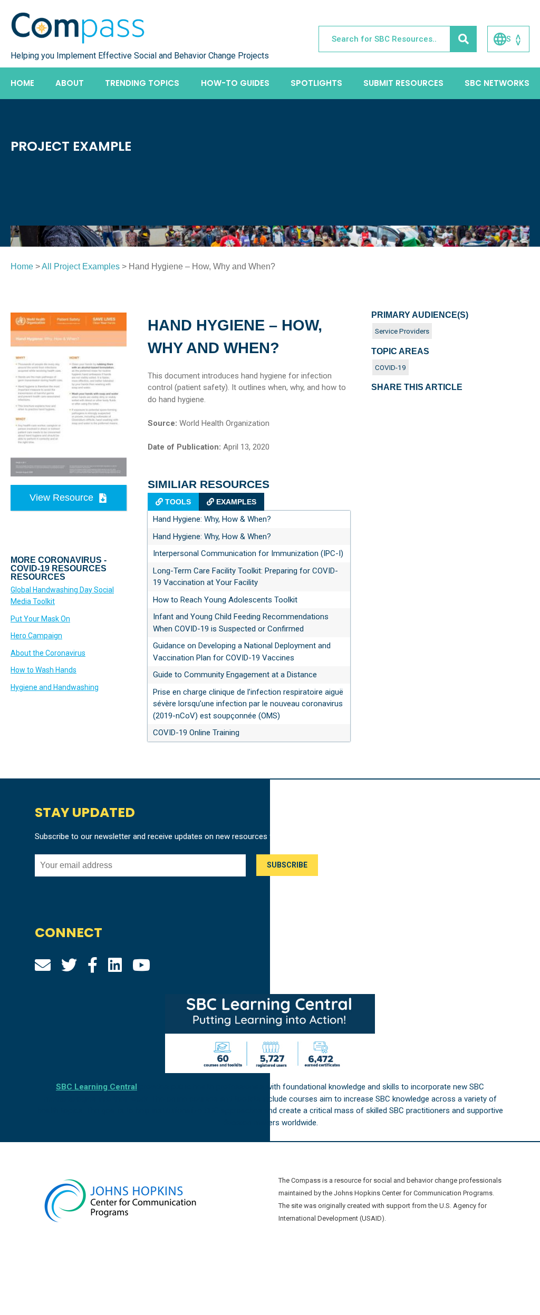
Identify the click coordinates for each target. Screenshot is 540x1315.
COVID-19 (390, 367)
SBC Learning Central (96, 1087)
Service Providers (402, 331)
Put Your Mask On (40, 619)
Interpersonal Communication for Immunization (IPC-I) (248, 553)
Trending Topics (142, 83)
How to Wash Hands (43, 670)
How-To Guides (235, 83)
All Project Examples (81, 266)
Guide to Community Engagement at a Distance (235, 674)
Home (22, 83)
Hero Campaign (36, 635)
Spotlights (316, 83)
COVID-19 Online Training (196, 732)
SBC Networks (497, 83)
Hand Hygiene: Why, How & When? (212, 519)
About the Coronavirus (48, 653)
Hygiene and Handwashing (55, 687)
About (69, 83)
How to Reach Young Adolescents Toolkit (225, 600)
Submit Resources (403, 83)
